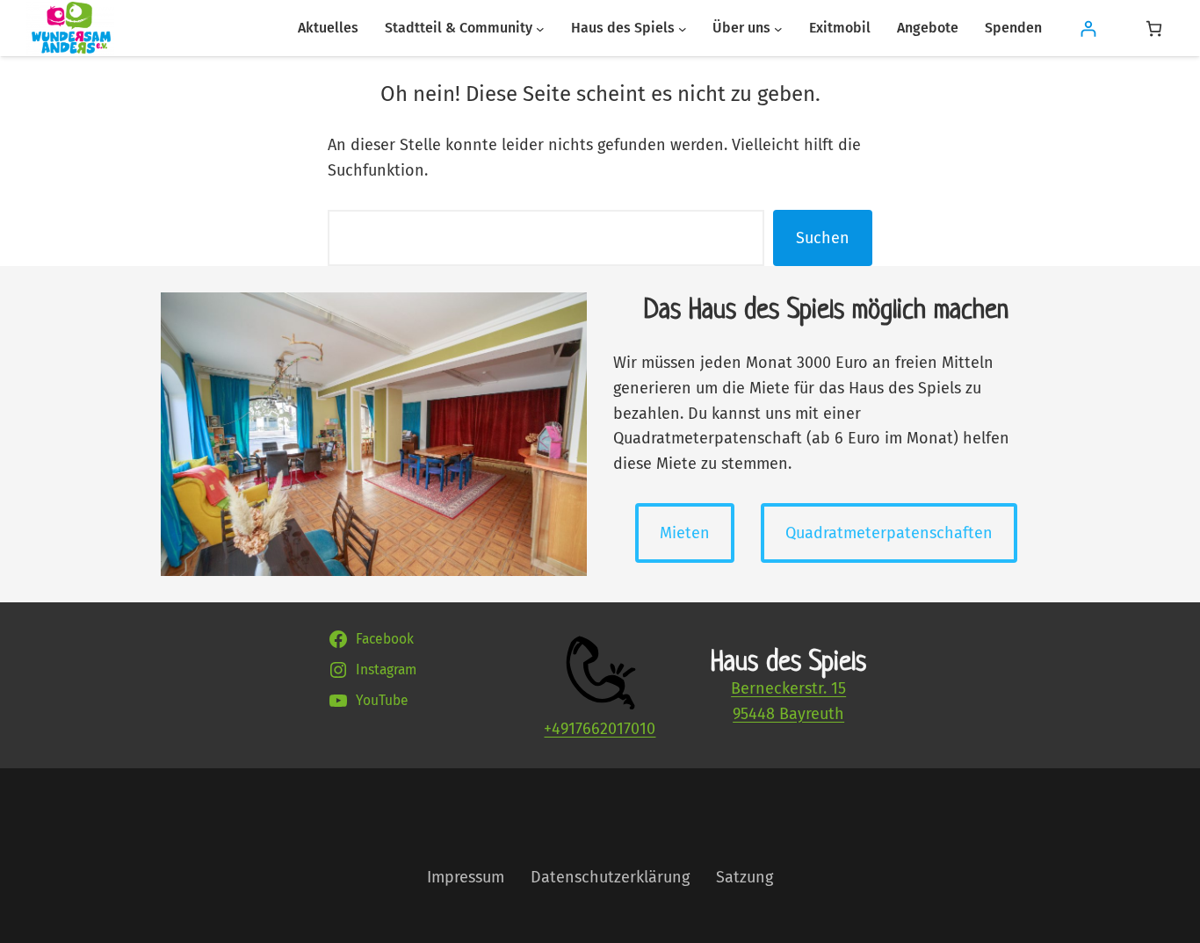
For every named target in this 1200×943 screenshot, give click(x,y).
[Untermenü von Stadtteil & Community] (540, 28)
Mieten (685, 533)
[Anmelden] (1088, 28)
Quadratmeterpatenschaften (889, 533)
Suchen (822, 238)
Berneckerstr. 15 (788, 688)
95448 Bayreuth (788, 713)
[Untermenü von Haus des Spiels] (682, 28)
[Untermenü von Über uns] (778, 28)
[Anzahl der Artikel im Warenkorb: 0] (1154, 28)
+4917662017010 (599, 728)
